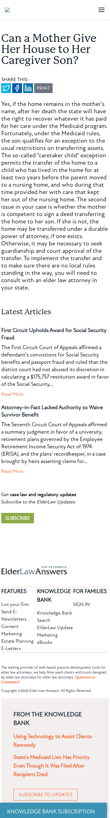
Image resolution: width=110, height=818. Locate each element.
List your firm (15, 604)
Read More (12, 394)
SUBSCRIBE (17, 518)
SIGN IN (81, 604)
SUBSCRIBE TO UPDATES (45, 795)
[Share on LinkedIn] (28, 88)
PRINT (43, 88)
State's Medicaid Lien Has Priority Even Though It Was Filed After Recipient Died (51, 766)
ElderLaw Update (55, 628)
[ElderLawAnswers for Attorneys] (35, 570)
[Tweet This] (6, 88)
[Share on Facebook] (17, 88)
